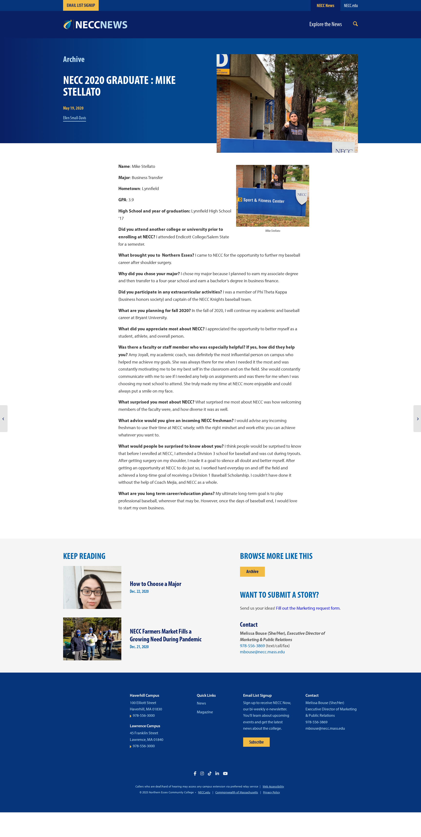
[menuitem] (355, 25)
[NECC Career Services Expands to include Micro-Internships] (417, 418)
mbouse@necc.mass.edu (262, 652)
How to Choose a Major (155, 584)
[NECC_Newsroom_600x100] (95, 24)
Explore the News (325, 24)
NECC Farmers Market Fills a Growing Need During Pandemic (165, 635)
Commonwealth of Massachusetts (236, 792)
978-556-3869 (252, 645)
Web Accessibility (273, 786)
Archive (252, 571)
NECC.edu (351, 5)
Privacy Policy (271, 792)
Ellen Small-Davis (74, 118)
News (201, 703)
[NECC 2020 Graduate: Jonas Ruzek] (4, 418)
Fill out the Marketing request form (308, 608)
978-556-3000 (144, 715)
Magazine (205, 712)
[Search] (355, 25)
